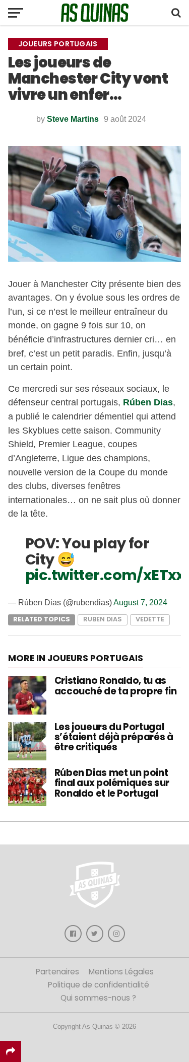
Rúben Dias (148, 402)
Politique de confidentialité (98, 984)
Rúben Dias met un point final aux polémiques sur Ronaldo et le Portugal (111, 782)
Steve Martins (73, 119)
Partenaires (57, 971)
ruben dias (102, 619)
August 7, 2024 (140, 602)
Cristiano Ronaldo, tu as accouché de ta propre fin (115, 685)
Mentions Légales (121, 971)
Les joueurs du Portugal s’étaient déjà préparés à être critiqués (113, 737)
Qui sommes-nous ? (98, 998)
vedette (150, 619)
